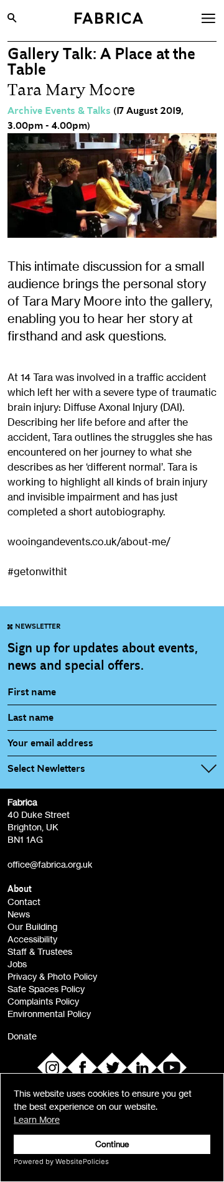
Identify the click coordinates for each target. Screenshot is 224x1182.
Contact (23, 901)
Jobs (17, 964)
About (19, 889)
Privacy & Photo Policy (52, 976)
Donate (22, 1036)
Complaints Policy (43, 1001)
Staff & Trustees (39, 951)
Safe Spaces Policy (46, 988)
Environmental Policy (49, 1013)
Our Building (32, 926)
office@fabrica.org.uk (50, 864)
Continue (112, 1144)
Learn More (37, 1119)
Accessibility (32, 939)
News (18, 914)
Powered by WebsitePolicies (61, 1161)
